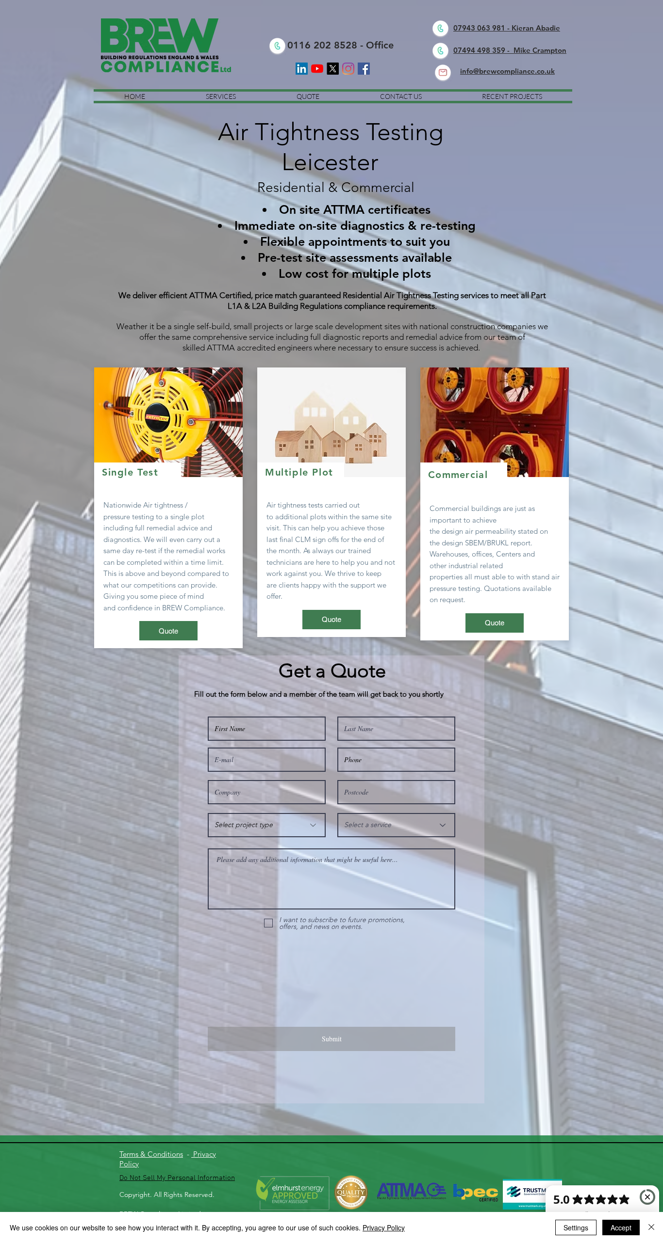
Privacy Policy (384, 1227)
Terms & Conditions (151, 1154)
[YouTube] (317, 69)
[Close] (651, 1227)
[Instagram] (348, 69)
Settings (576, 1227)
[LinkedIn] (302, 69)
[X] (333, 69)
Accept (621, 1227)
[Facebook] (364, 69)
